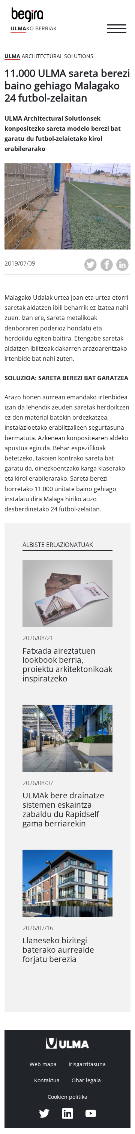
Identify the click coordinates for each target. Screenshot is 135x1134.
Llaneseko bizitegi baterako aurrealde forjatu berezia (58, 950)
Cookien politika (67, 1097)
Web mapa (43, 1064)
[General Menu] (117, 30)
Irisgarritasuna (87, 1064)
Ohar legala (86, 1080)
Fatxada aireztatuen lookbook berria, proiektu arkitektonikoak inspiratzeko (67, 665)
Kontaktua (47, 1080)
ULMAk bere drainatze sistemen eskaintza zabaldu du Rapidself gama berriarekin (63, 809)
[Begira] (28, 14)
